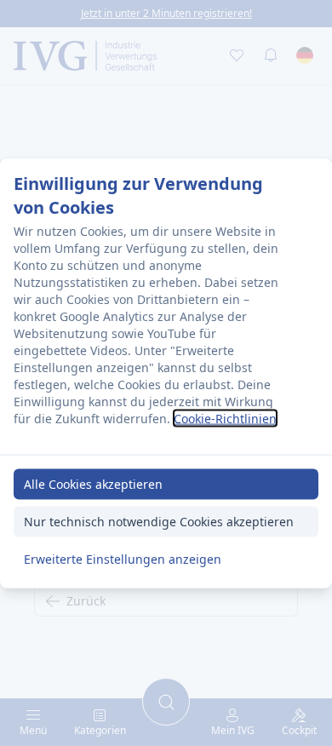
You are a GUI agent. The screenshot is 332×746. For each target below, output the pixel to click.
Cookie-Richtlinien (225, 418)
